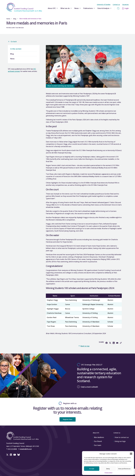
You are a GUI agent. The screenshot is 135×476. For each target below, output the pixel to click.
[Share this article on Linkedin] (114, 343)
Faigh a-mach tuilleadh (89, 387)
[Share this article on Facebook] (107, 343)
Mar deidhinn (99, 437)
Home (8, 19)
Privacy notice (108, 472)
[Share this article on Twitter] (110, 343)
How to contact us (122, 437)
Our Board (98, 441)
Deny (108, 469)
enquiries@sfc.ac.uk (26, 449)
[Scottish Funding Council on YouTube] (14, 455)
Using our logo (120, 441)
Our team (97, 445)
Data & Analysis (103, 8)
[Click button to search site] (118, 8)
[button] (131, 454)
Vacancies (125, 4)
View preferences (124, 469)
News (76, 8)
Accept (91, 469)
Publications (88, 8)
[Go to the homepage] (24, 7)
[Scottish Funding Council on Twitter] (7, 455)
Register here (67, 419)
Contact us (116, 4)
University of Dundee (103, 4)
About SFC (52, 8)
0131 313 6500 (12, 449)
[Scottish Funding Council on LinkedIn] (11, 455)
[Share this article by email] (117, 343)
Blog (14, 19)
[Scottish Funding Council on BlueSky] (18, 455)
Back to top (85, 346)
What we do (65, 8)
